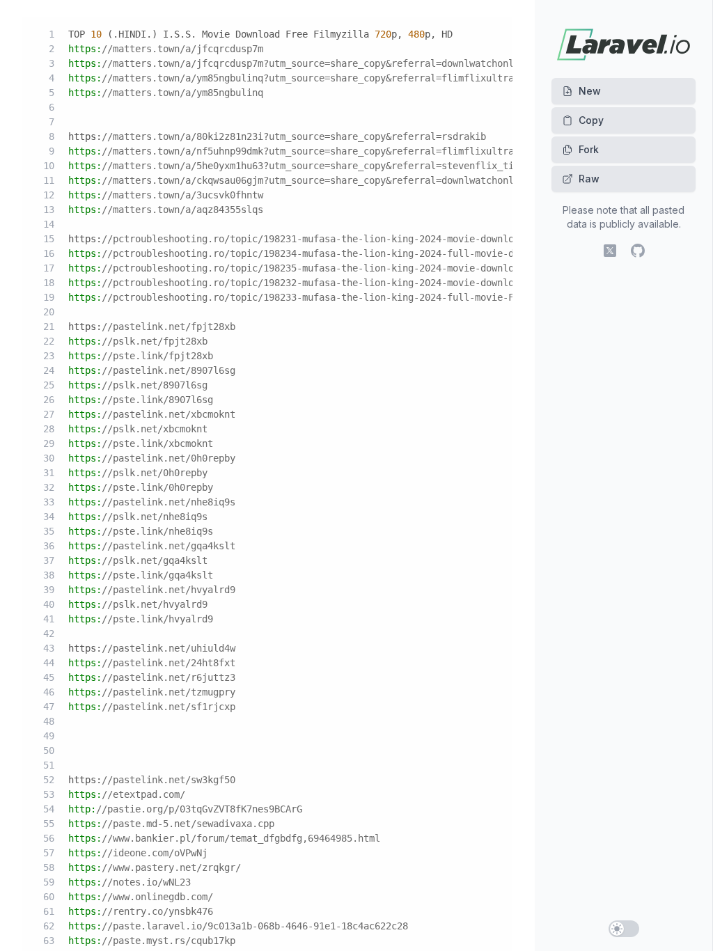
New (590, 91)
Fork (589, 149)
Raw (589, 178)
